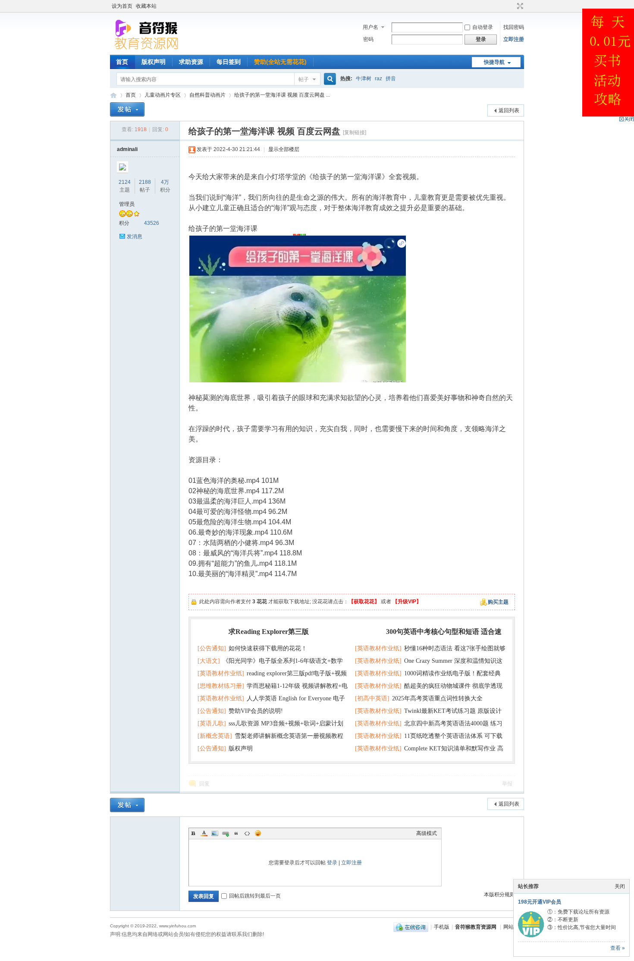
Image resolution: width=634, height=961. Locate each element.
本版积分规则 (499, 895)
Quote (236, 833)
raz (378, 79)
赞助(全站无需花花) (280, 61)
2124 (125, 182)
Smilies (258, 833)
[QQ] (410, 927)
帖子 (303, 79)
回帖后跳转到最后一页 (255, 896)
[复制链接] (354, 132)
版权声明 (153, 61)
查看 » (617, 948)
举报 (507, 784)
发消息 (134, 236)
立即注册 (513, 39)
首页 (122, 61)
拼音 (391, 79)
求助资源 (191, 61)
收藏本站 (146, 6)
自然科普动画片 (207, 95)
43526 (151, 223)
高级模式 (426, 833)
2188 (145, 182)
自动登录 (482, 27)
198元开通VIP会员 (539, 902)
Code (247, 833)
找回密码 (513, 27)
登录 (332, 863)
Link (225, 833)
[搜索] (328, 79)
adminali (127, 149)
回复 (204, 784)
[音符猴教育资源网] (148, 50)
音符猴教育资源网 (113, 95)
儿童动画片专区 (162, 95)
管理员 (127, 204)
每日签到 (229, 61)
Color (204, 833)
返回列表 (509, 110)
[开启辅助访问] (512, 6)
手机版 (441, 927)
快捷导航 (494, 62)
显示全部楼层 (283, 149)
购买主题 (498, 602)
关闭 (620, 886)
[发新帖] (127, 109)
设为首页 (122, 6)
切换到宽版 (519, 6)
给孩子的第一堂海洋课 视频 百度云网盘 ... (282, 95)
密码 (368, 39)
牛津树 (363, 79)
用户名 (370, 27)
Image (214, 833)
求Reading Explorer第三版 (269, 631)
